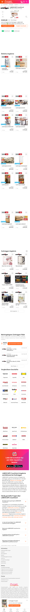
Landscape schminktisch (19, 515)
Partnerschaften (4, 581)
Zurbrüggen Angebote (8, 251)
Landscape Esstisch (18, 517)
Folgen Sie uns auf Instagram (7, 570)
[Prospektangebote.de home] (9, 1)
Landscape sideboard (7, 517)
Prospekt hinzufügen (5, 559)
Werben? (3, 552)
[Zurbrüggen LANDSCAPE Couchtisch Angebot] (14, 14)
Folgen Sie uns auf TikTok (6, 573)
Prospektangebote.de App (6, 556)
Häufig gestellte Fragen (5, 550)
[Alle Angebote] (27, 251)
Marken (2, 555)
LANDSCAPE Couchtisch (13, 507)
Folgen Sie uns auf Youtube (6, 572)
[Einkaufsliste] (24, 2)
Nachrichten (3, 563)
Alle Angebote (4, 553)
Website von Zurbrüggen (16, 480)
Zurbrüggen (11, 4)
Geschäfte (5, 4)
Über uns (3, 558)
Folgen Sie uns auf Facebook (7, 569)
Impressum (3, 561)
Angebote (16, 4)
